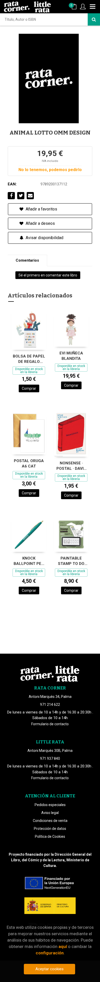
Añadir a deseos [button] (40, 223)
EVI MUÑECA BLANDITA (71, 356)
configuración (50, 952)
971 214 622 (50, 704)
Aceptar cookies (49, 969)
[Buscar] (94, 19)
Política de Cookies (50, 836)
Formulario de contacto (50, 724)
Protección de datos (50, 829)
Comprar (29, 388)
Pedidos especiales (50, 805)
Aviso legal (50, 813)
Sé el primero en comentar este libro (47, 275)
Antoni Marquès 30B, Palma (50, 751)
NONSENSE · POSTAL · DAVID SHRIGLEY (71, 466)
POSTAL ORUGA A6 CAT (29, 463)
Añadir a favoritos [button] (41, 209)
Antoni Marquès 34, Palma (50, 697)
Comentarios (27, 260)
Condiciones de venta (50, 821)
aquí (62, 946)
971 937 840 (50, 758)
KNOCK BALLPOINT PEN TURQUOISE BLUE (29, 561)
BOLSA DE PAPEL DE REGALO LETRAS (29, 359)
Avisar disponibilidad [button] (44, 237)
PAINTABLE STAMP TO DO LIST (71, 561)
